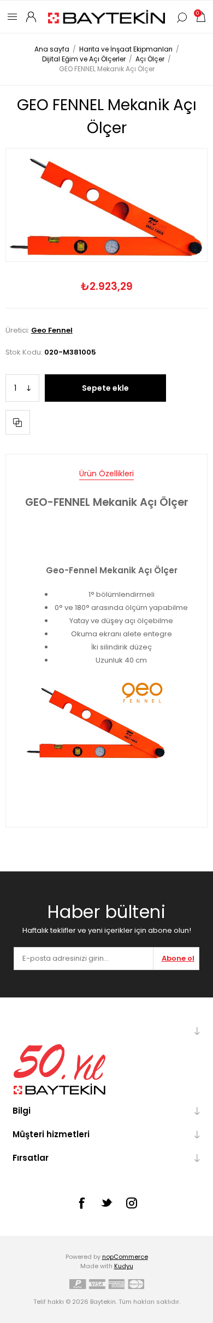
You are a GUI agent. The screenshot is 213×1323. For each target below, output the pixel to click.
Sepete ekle (105, 388)
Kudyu (123, 1266)
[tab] (106, 474)
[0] (200, 17)
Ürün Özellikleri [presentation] (106, 473)
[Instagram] (132, 1203)
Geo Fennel (52, 330)
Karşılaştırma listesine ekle (17, 422)
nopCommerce (125, 1256)
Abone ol (178, 958)
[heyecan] (106, 1202)
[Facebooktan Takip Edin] (81, 1203)
